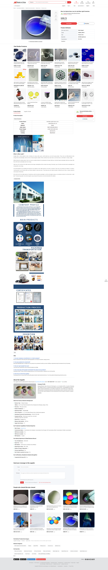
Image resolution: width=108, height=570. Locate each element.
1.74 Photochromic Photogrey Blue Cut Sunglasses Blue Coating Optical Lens (74, 83)
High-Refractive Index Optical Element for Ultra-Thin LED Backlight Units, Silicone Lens (73, 63)
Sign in (93, 2)
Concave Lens (43, 8)
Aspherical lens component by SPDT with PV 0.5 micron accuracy (61, 103)
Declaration (66, 566)
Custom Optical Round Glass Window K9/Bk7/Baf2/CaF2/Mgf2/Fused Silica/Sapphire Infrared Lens (33, 103)
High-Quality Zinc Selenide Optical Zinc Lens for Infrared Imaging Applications (19, 83)
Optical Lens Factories (28, 551)
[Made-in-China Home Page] (20, 2)
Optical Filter (35, 545)
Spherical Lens (57, 545)
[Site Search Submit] (69, 2)
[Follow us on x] (87, 559)
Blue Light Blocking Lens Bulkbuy (44, 553)
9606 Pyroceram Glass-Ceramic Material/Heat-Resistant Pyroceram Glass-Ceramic (20, 103)
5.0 (81, 112)
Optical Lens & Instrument (30, 8)
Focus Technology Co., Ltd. (46, 566)
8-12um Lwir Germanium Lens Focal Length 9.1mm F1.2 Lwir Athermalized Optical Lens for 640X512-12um (87, 103)
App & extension (81, 5)
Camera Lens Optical (74, 551)
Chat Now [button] (87, 23)
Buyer (69, 5)
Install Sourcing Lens (41, 559)
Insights (77, 562)
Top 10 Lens (27, 553)
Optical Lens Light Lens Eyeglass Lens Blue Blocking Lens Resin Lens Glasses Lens (20, 507)
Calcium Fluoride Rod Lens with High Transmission (73, 103)
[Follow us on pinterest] (92, 559)
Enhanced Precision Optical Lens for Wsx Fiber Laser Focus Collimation (46, 63)
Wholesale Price (60, 562)
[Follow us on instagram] (89, 559)
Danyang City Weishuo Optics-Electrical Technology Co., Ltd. (71, 13)
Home (15, 8)
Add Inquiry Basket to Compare (36, 41)
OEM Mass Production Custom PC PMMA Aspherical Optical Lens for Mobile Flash (60, 83)
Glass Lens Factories (47, 551)
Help (74, 5)
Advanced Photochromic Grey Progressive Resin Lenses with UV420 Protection (19, 63)
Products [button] (31, 2)
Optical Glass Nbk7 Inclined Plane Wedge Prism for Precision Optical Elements (47, 83)
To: (19, 470)
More (14, 555)
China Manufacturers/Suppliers (45, 562)
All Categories (17, 5)
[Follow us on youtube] (90, 559)
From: (19, 467)
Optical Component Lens (18, 553)
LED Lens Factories (37, 551)
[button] (65, 2)
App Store (16, 559)
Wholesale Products (54, 562)
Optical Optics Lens (83, 551)
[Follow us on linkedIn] (93, 559)
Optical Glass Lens (65, 551)
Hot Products (31, 562)
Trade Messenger (31, 559)
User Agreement (60, 566)
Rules (94, 5)
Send (22, 482)
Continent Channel (67, 562)
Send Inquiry (68, 23)
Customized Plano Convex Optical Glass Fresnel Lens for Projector (87, 63)
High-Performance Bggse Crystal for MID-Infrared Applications (87, 83)
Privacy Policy (71, 566)
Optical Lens (38, 8)
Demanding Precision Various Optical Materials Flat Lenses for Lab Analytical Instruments (33, 83)
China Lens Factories (18, 551)
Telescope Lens (43, 545)
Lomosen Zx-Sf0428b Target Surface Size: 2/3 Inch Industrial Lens (46, 103)
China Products (36, 562)
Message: (18, 473)
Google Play (23, 559)
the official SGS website (40, 381)
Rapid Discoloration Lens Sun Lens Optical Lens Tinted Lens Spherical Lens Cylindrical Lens (54, 507)
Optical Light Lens (56, 551)
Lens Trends (34, 553)
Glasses (29, 545)
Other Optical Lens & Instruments (20, 545)
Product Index (73, 562)
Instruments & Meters (20, 8)
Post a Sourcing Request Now (45, 482)
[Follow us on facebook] (85, 559)
